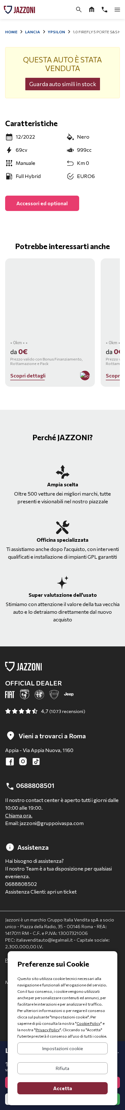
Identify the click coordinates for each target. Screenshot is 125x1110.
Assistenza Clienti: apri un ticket (41, 891)
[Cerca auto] (79, 9)
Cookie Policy (88, 1023)
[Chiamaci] (104, 9)
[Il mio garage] (92, 9)
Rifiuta (62, 1068)
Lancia (32, 31)
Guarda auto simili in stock (62, 83)
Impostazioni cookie (62, 1048)
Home (11, 31)
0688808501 (34, 785)
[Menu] (117, 9)
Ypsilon (56, 31)
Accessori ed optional (42, 203)
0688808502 (21, 884)
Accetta (62, 1088)
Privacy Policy (48, 1029)
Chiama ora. (18, 815)
